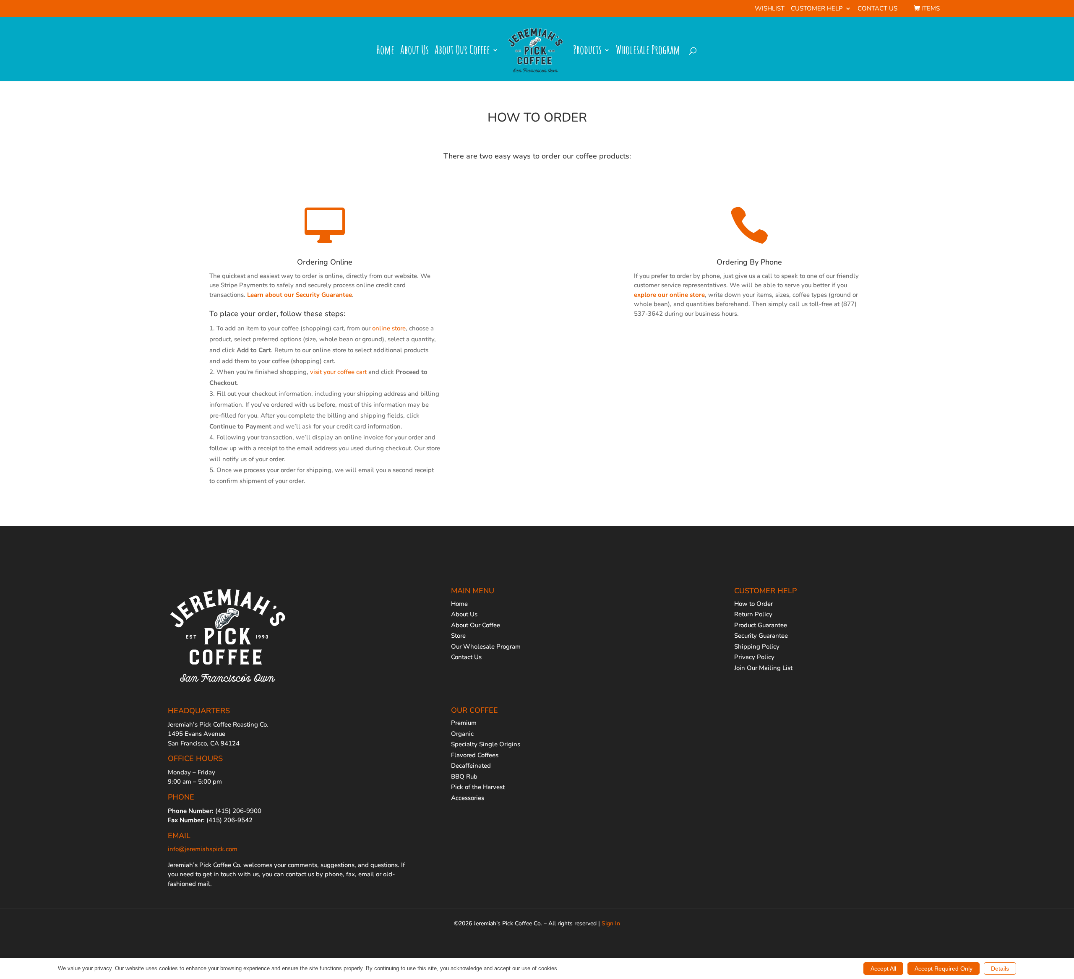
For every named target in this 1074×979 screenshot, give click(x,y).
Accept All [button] (883, 968)
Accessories (467, 798)
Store (458, 635)
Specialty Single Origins (485, 744)
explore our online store (669, 295)
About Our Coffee (462, 52)
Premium (464, 723)
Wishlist (770, 9)
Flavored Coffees (474, 755)
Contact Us (877, 9)
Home (385, 52)
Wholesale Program (648, 52)
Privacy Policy (754, 657)
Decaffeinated (471, 765)
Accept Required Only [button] (943, 968)
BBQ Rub (464, 776)
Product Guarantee (760, 625)
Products (587, 52)
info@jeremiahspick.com (202, 849)
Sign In (611, 923)
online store (389, 328)
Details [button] (1000, 968)
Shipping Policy (756, 646)
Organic (462, 734)
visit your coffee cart (338, 372)
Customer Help (817, 9)
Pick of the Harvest (478, 787)
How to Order (753, 604)
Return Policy (753, 614)
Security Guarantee (761, 635)
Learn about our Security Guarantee (299, 295)
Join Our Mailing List (763, 668)
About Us (414, 52)
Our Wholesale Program (486, 646)
